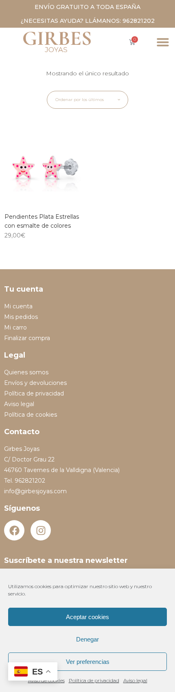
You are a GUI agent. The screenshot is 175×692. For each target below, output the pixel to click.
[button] (163, 42)
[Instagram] (41, 530)
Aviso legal (135, 680)
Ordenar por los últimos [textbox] (79, 99)
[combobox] (87, 100)
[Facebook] (14, 530)
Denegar (87, 639)
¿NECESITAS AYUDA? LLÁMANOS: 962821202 (88, 20)
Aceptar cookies (87, 616)
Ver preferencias (87, 661)
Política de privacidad (94, 680)
